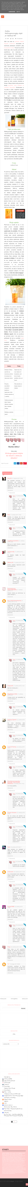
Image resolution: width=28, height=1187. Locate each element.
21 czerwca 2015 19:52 (15, 514)
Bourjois (4, 1154)
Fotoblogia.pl (6, 1084)
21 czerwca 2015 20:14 (18, 528)
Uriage (7, 1173)
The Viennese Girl (7, 1082)
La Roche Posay (14, 1155)
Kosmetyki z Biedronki (13, 1158)
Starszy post (25, 998)
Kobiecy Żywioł (12, 719)
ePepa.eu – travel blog (7, 1092)
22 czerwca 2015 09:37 (18, 660)
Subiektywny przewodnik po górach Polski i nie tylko (12, 1094)
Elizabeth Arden (5, 1158)
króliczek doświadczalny (7, 1110)
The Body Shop (5, 1165)
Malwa (20, 1170)
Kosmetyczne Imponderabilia (12, 589)
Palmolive (3, 1172)
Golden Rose (4, 1169)
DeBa (3, 1168)
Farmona (10, 1168)
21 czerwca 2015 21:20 (19, 685)
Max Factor (4, 1171)
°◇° (8, 964)
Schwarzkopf (12, 1172)
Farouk (14, 1168)
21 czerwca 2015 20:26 (19, 562)
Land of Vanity (12, 747)
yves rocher (5, 1153)
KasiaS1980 (11, 906)
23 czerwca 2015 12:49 (19, 871)
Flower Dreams (12, 812)
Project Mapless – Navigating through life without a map (13, 1108)
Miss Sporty (9, 1171)
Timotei (24, 1172)
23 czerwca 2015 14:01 (18, 862)
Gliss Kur (23, 1168)
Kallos (20, 1159)
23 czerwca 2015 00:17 (15, 847)
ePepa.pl (12, 1181)
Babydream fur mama (11, 1159)
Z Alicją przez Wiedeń (7, 1099)
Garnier (19, 1168)
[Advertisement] (14, 1059)
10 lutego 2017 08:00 (15, 964)
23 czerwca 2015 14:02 (18, 827)
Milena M (10, 562)
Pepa (14, 495)
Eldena (6, 1168)
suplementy (4, 1166)
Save (26, 462)
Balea (20, 1153)
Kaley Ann (6, 1101)
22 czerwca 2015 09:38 (18, 707)
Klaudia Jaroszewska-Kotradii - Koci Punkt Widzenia (14, 782)
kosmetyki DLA (20, 1165)
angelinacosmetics (13, 541)
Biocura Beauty (17, 1154)
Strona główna (14, 998)
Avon (13, 1153)
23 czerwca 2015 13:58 (18, 925)
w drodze (5, 1103)
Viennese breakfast (7, 1086)
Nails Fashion (14, 1171)
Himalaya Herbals (10, 1169)
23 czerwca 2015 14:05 (18, 767)
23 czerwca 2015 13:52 (15, 907)
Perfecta (7, 1172)
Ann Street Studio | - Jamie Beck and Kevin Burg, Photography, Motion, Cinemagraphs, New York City (13, 1115)
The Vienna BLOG (8, 1079)
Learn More (12, 11)
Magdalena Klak (12, 694)
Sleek (16, 1172)
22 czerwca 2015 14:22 (18, 783)
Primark (20, 1158)
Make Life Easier (7, 1077)
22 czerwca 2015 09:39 (18, 574)
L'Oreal (4, 1170)
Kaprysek (10, 685)
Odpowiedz (10, 490)
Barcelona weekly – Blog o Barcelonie (10, 1107)
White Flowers (11, 1173)
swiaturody (11, 551)
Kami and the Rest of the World (9, 1080)
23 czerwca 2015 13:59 (18, 885)
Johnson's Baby (23, 1169)
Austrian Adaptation (7, 1090)
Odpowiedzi (12, 492)
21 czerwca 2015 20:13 (18, 496)
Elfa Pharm (9, 1154)
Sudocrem (20, 1172)
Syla (9, 847)
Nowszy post (3, 998)
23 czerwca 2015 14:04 (18, 794)
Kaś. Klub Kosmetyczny (14, 600)
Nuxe (18, 1171)
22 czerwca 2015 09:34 (18, 621)
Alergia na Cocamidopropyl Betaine (9, 1157)
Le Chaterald (9, 1170)
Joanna (18, 1169)
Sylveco (22, 1155)
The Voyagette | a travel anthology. (10, 1097)
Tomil (4, 1173)
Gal (16, 1168)
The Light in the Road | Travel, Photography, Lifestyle (13, 1095)
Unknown (10, 871)
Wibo (24, 1158)
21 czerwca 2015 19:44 (17, 478)
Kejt (9, 515)
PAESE (22, 1171)
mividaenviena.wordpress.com (8, 1105)
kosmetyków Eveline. (9, 47)
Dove (17, 1159)
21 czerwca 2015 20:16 (15, 552)
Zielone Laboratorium (12, 1165)
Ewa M (9, 478)
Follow (14, 1034)
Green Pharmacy (6, 1155)
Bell (19, 1157)
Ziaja (4, 1159)
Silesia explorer (6, 1112)
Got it (18, 11)
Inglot (15, 1169)
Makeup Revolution (15, 1170)
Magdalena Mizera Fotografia (9, 1088)
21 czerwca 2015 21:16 (15, 601)
